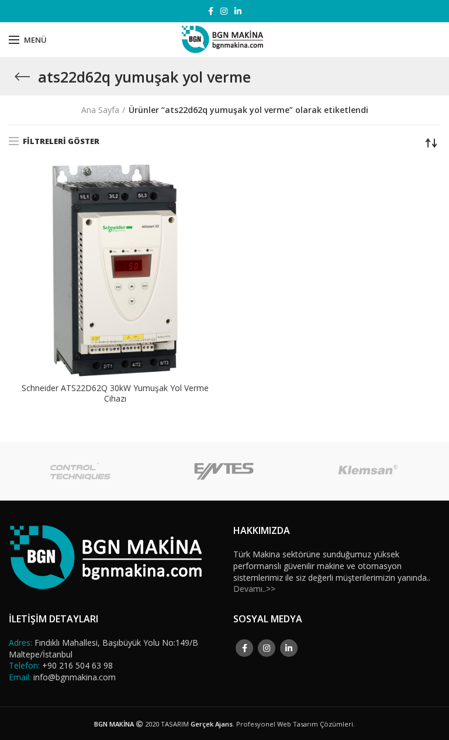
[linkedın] (238, 11)
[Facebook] (211, 11)
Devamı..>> (254, 588)
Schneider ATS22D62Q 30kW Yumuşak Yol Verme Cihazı (115, 393)
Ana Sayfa (100, 109)
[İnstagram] (224, 11)
